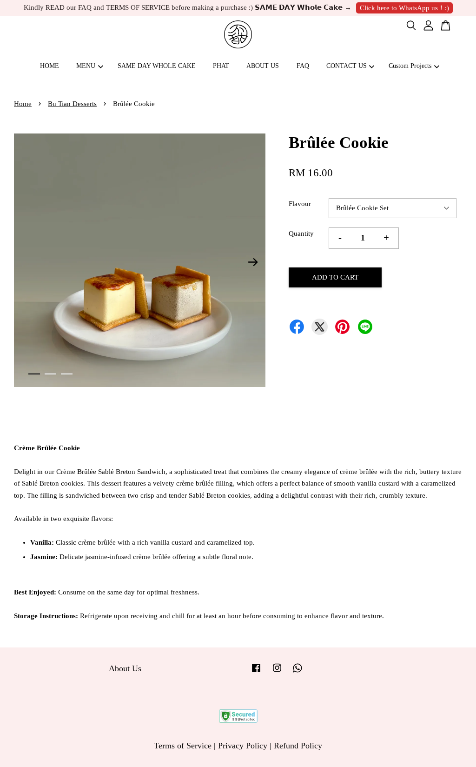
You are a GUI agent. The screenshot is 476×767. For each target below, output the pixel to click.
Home (23, 103)
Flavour (300, 203)
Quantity (301, 233)
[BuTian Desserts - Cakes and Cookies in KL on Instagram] (277, 671)
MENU (85, 65)
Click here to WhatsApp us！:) (404, 8)
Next (252, 262)
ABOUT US (262, 65)
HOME (49, 65)
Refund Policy (298, 745)
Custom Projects (410, 65)
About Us (125, 668)
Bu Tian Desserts (72, 103)
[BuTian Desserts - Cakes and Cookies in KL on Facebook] (256, 671)
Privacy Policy (242, 745)
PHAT (221, 65)
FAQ (303, 65)
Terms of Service (183, 745)
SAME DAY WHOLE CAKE (157, 65)
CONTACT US (346, 65)
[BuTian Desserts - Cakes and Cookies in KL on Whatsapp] (297, 671)
